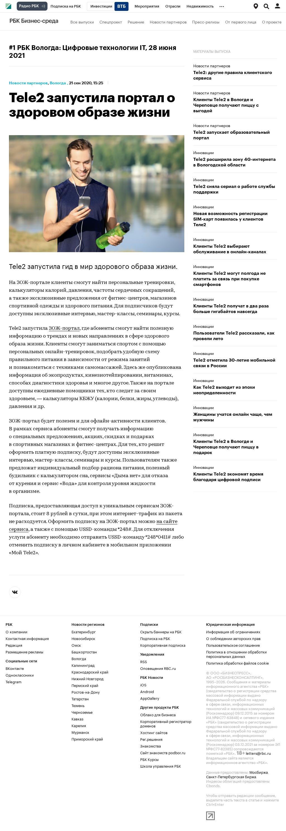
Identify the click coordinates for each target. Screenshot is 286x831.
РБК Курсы (149, 759)
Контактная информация (27, 638)
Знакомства (150, 745)
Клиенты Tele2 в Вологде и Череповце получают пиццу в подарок (226, 447)
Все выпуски (82, 21)
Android (147, 691)
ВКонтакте (15, 668)
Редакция (14, 645)
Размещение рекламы (24, 651)
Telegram (14, 681)
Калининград (83, 665)
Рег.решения (151, 739)
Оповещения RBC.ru (158, 668)
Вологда (58, 83)
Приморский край (87, 738)
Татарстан (80, 698)
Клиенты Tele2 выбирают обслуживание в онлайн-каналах (229, 249)
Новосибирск (83, 638)
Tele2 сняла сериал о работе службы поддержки (234, 189)
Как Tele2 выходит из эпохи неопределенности (224, 390)
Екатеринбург (84, 631)
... (221, 5)
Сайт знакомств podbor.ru (162, 752)
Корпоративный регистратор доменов (165, 723)
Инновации (203, 152)
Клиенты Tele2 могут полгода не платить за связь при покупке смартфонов (229, 279)
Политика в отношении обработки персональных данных (236, 654)
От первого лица (240, 21)
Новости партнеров (168, 21)
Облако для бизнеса (158, 714)
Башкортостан (84, 651)
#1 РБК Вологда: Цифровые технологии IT (77, 47)
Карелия (79, 725)
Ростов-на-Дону (86, 691)
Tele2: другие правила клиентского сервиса (232, 75)
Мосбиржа (258, 772)
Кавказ (77, 718)
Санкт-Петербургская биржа (231, 776)
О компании (16, 631)
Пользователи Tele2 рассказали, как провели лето (234, 336)
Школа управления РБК (160, 765)
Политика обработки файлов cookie (237, 662)
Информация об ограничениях (233, 631)
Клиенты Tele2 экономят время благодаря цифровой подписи (228, 477)
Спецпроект (110, 21)
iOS (143, 684)
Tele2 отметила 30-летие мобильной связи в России (234, 363)
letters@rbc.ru (258, 753)
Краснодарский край (90, 671)
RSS (143, 661)
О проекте (272, 21)
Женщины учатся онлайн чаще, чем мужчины (232, 417)
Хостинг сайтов (154, 732)
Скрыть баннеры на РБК (161, 631)
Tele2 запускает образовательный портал (231, 135)
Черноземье (82, 712)
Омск (76, 645)
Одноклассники (20, 674)
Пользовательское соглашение (233, 645)
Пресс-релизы (206, 21)
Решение (136, 21)
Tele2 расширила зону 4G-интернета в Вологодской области (234, 162)
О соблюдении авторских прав (233, 638)
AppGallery (149, 698)
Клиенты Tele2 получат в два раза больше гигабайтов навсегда (231, 309)
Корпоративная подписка (162, 645)
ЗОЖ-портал (64, 328)
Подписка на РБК (155, 638)
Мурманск (80, 732)
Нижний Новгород (88, 678)
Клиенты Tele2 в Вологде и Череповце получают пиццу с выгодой (226, 105)
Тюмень (78, 705)
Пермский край (85, 685)
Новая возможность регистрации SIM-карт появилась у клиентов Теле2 (230, 219)
